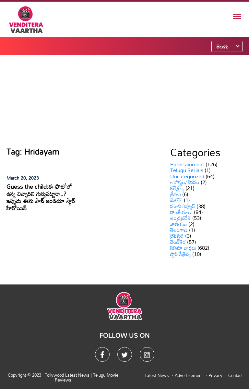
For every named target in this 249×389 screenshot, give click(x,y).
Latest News (157, 375)
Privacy (215, 375)
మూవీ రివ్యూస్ (182, 206)
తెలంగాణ (179, 230)
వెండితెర (178, 242)
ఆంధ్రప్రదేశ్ (180, 218)
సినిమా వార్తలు (183, 248)
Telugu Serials (186, 170)
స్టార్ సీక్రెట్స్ (180, 254)
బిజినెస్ (176, 200)
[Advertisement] (124, 100)
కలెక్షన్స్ (177, 188)
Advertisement (189, 375)
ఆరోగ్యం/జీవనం (184, 182)
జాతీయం (178, 224)
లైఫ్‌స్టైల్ (177, 236)
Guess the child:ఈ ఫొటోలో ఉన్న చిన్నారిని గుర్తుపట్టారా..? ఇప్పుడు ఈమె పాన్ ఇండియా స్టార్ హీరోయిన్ (40, 197)
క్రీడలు (175, 194)
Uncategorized (187, 176)
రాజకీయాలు (181, 212)
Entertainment (187, 164)
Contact (235, 375)
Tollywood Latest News (68, 375)
